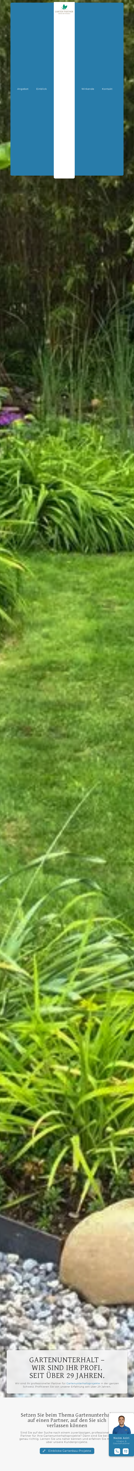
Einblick (41, 89)
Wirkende (88, 89)
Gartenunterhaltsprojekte (83, 1383)
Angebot (23, 89)
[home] (64, 90)
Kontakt (107, 89)
